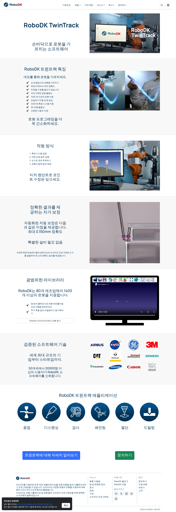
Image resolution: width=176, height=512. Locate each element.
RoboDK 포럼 (120, 484)
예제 (92, 490)
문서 (92, 487)
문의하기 (122, 5)
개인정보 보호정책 (146, 509)
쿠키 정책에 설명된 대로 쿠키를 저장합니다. (34, 504)
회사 (110, 5)
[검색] (161, 5)
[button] (168, 5)
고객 (141, 490)
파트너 (142, 487)
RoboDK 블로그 (121, 481)
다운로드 (67, 5)
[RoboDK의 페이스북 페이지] (131, 494)
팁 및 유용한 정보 (97, 484)
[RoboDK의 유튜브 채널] (116, 494)
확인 (66, 505)
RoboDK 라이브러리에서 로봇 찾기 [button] (45, 320)
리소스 (100, 5)
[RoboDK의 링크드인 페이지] (126, 494)
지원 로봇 (143, 484)
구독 (92, 493)
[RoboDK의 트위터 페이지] (121, 494)
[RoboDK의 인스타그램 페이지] (116, 499)
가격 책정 (88, 5)
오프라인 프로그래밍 (99, 496)
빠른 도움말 (95, 481)
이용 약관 (156, 509)
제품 (77, 5)
